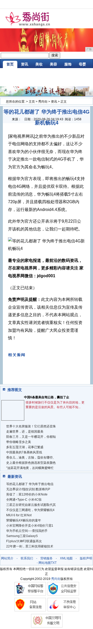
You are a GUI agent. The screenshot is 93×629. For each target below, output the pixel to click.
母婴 (82, 64)
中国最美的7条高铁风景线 (24, 452)
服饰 (68, 64)
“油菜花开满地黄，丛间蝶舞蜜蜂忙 (30, 468)
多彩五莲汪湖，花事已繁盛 (24, 447)
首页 (10, 64)
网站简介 (7, 558)
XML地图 (66, 558)
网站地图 (44, 563)
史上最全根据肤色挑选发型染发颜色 (31, 463)
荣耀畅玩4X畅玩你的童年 (23, 520)
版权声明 (86, 558)
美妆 (39, 64)
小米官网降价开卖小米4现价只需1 (29, 525)
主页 (32, 101)
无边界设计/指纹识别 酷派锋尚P (28, 489)
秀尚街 (43, 101)
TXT (54, 563)
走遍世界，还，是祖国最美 (24, 431)
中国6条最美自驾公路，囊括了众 (46, 397)
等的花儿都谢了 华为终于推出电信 (29, 484)
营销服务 (46, 558)
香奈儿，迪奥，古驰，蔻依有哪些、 (31, 457)
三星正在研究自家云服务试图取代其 (31, 505)
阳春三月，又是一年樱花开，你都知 (31, 437)
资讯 (24, 64)
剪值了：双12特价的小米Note (27, 494)
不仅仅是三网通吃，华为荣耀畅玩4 (30, 510)
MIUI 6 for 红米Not (19, 515)
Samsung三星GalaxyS (22, 536)
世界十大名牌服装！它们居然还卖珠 (31, 426)
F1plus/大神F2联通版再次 (24, 541)
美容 (53, 64)
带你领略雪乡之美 (18, 442)
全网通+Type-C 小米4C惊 (24, 499)
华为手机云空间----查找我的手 (27, 531)
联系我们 (27, 558)
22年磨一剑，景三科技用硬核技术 (29, 546)
